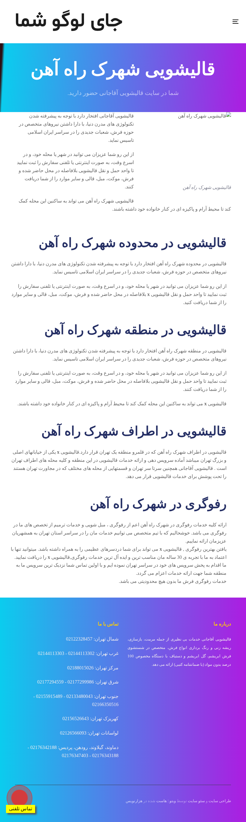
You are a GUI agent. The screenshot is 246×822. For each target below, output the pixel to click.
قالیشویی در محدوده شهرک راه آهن (191, 263)
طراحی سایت (219, 801)
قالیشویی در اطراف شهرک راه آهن (191, 452)
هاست (161, 801)
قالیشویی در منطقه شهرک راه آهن (192, 350)
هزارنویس (134, 801)
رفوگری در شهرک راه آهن (166, 524)
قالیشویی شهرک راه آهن (110, 200)
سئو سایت (196, 801)
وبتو (173, 801)
